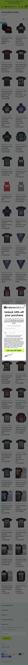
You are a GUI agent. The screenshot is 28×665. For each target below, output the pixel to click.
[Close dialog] (24, 306)
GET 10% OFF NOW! (14, 350)
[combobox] (6, 333)
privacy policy (15, 347)
